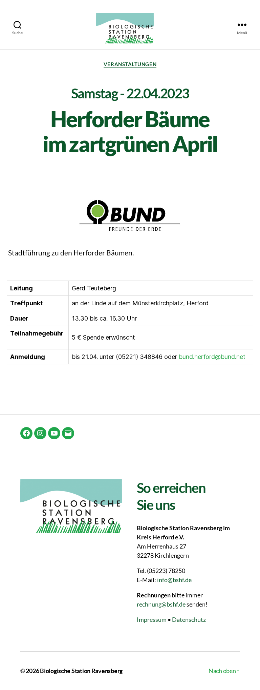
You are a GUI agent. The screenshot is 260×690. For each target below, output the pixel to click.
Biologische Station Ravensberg (81, 670)
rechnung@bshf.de (161, 604)
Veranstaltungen (130, 64)
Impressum (152, 619)
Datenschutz (189, 619)
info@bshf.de (174, 579)
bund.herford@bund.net (212, 356)
